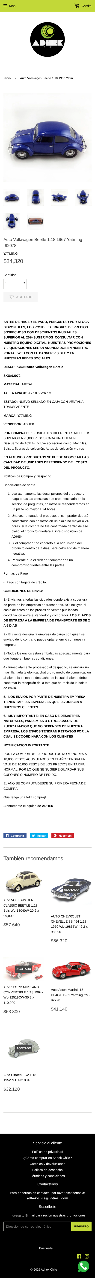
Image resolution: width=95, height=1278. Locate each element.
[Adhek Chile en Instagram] (87, 1257)
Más (12, 6)
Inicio (7, 78)
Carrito (86, 6)
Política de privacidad (47, 1152)
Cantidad (10, 275)
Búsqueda (46, 1248)
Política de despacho (47, 1170)
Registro (81, 1226)
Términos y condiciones (47, 1176)
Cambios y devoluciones (47, 1164)
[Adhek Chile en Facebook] (79, 1257)
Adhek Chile (49, 1269)
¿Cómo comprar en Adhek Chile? (47, 1158)
